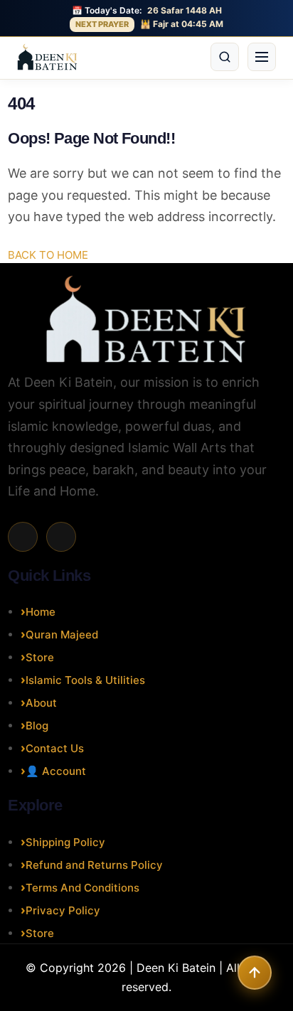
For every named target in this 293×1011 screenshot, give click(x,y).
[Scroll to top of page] (255, 973)
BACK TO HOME (48, 255)
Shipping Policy (65, 842)
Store (40, 657)
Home (40, 612)
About (41, 703)
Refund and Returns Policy (94, 865)
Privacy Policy (63, 910)
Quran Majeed (62, 634)
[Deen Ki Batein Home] (47, 56)
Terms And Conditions (82, 887)
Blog (37, 725)
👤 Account (56, 771)
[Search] (225, 57)
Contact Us (55, 748)
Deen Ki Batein (176, 968)
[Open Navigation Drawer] (261, 57)
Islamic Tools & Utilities (85, 680)
